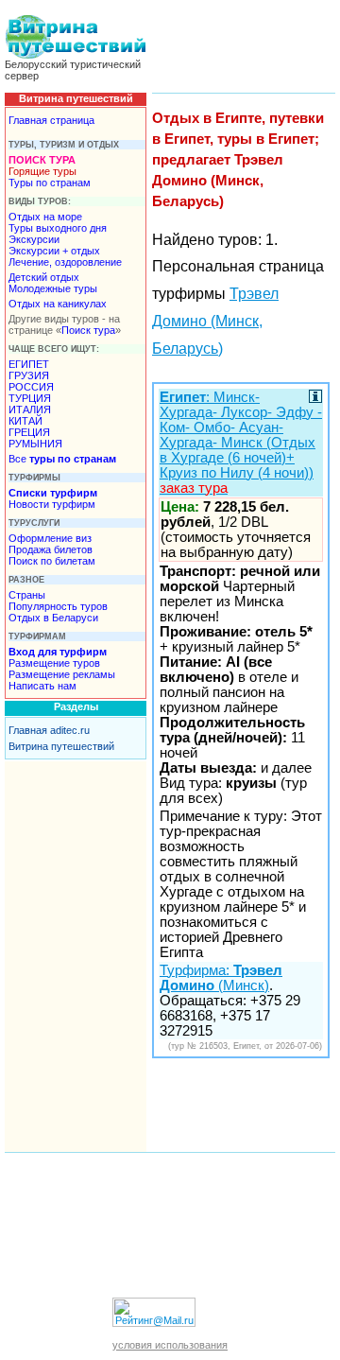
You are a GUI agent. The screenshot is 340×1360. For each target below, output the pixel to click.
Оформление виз (50, 538)
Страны (26, 595)
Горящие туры (42, 171)
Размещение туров (54, 663)
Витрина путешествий (61, 746)
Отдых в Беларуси (53, 617)
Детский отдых (43, 277)
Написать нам (42, 685)
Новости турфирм (51, 504)
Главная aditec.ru (49, 730)
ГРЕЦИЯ (29, 432)
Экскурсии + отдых (54, 250)
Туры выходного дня (57, 228)
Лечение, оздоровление (65, 262)
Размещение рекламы (61, 674)
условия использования (170, 1345)
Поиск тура (88, 330)
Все (62, 458)
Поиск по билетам (51, 561)
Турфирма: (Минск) (221, 978)
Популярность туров (58, 606)
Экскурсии (34, 239)
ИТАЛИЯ (29, 409)
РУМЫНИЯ (35, 443)
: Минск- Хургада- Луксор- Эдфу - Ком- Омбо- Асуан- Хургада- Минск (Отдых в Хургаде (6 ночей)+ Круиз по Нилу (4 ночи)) (241, 443)
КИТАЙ (25, 421)
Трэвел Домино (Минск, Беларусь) (215, 321)
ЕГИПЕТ (28, 364)
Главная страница (51, 120)
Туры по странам (49, 182)
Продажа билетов (50, 549)
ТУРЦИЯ (29, 398)
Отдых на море (45, 216)
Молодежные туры (52, 288)
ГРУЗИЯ (28, 375)
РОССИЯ (31, 386)
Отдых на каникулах (57, 303)
